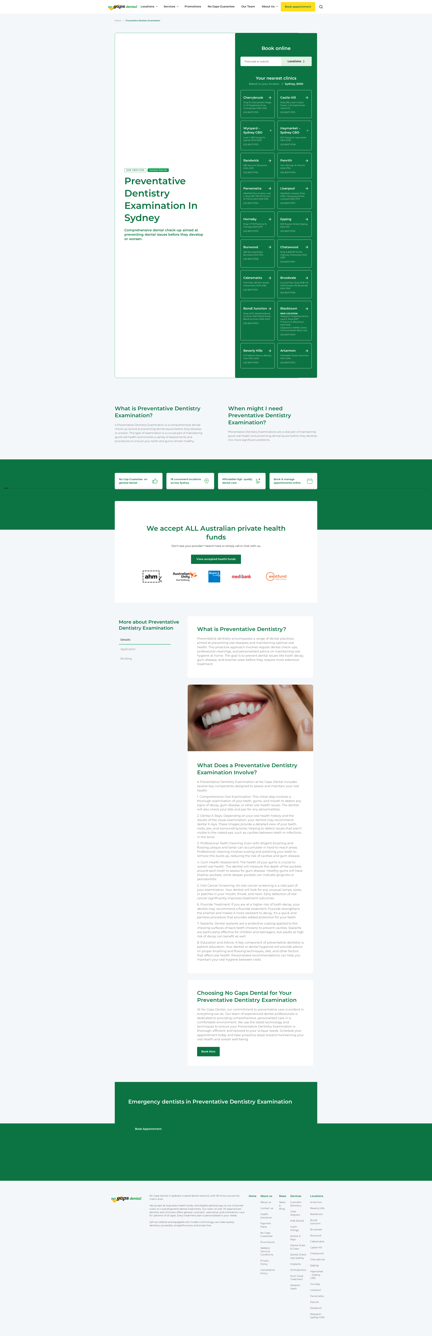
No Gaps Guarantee (266, 1234)
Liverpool (315, 1289)
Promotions (267, 1242)
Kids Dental (297, 1220)
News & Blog (282, 1205)
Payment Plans (265, 1225)
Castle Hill (316, 1247)
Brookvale (316, 1229)
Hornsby (315, 1284)
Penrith (314, 1302)
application (128, 649)
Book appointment (298, 6)
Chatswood (316, 1253)
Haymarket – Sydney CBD (316, 1275)
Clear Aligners (295, 1213)
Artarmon (316, 1202)
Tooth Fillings (294, 1228)
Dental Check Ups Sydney (298, 1256)
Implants (295, 1264)
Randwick (316, 1308)
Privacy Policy (264, 1262)
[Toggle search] (321, 7)
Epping (314, 1265)
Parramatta (317, 1296)
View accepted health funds (216, 559)
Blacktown (316, 1214)
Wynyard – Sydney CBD (317, 1316)
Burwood (315, 1235)
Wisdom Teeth (295, 1287)
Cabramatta (317, 1241)
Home (118, 20)
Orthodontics (298, 1269)
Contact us (266, 1208)
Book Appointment (148, 1129)
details (125, 639)
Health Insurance (266, 1216)
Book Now (208, 1051)
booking (126, 658)
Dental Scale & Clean (297, 1247)
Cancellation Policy (267, 1271)
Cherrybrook (317, 1259)
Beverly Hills (317, 1208)
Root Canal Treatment (296, 1277)
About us (265, 1202)
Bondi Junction (315, 1222)
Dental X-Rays (295, 1238)
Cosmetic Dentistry (296, 1204)
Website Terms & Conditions (266, 1251)
